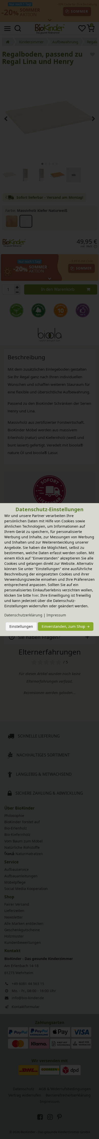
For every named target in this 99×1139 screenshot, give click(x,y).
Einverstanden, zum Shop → (66, 626)
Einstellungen (21, 626)
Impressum (56, 615)
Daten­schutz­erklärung (23, 615)
